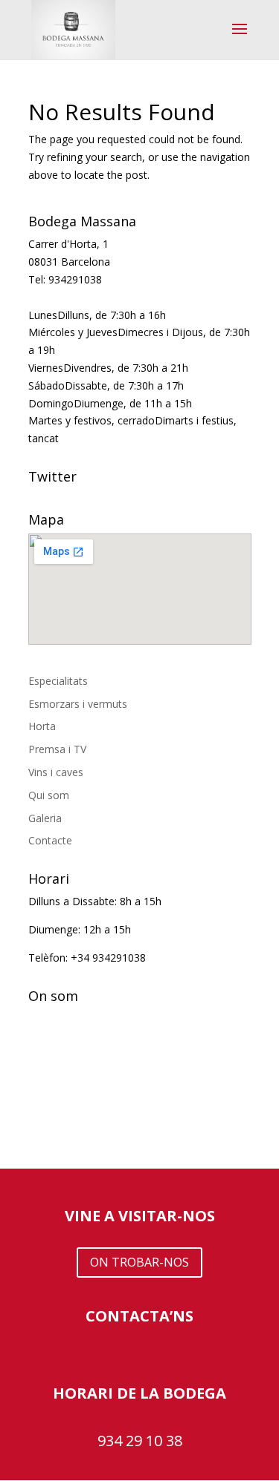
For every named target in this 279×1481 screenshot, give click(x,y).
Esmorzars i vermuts (77, 704)
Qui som (48, 795)
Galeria (45, 818)
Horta (42, 726)
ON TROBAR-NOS (139, 1262)
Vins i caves (55, 772)
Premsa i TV (57, 749)
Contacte (50, 840)
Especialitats (58, 681)
